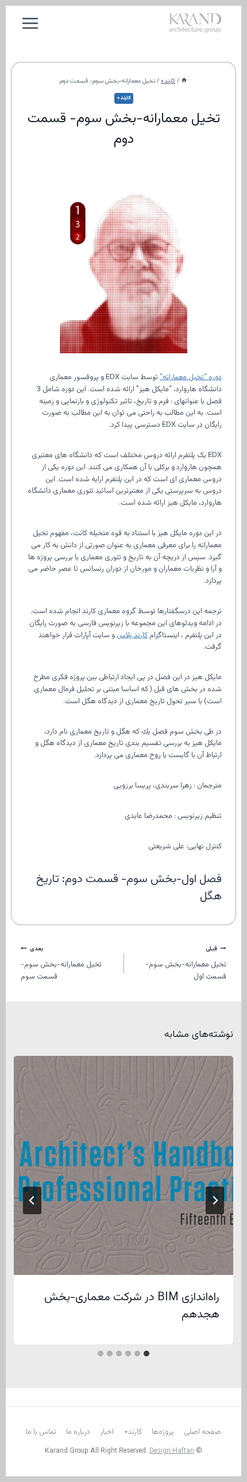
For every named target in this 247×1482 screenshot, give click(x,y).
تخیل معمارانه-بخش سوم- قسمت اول (185, 963)
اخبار (107, 1432)
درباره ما (78, 1432)
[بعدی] (32, 1200)
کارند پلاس (132, 635)
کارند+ (124, 98)
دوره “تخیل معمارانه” (191, 377)
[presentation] (123, 1165)
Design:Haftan (171, 1451)
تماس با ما (41, 1432)
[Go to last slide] (215, 1200)
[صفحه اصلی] (184, 81)
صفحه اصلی (202, 1432)
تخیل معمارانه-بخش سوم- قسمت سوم (61, 963)
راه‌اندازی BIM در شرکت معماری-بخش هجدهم (131, 1306)
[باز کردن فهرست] (30, 23)
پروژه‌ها (163, 1432)
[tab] (146, 1353)
